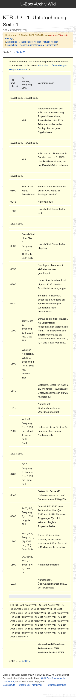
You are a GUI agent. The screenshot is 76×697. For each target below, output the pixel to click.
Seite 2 (20, 52)
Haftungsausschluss (56, 685)
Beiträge (9, 38)
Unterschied (11, 42)
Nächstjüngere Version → (32, 45)
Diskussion (64, 35)
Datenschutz (9, 685)
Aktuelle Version (50, 42)
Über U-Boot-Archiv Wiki (30, 685)
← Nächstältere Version (30, 42)
